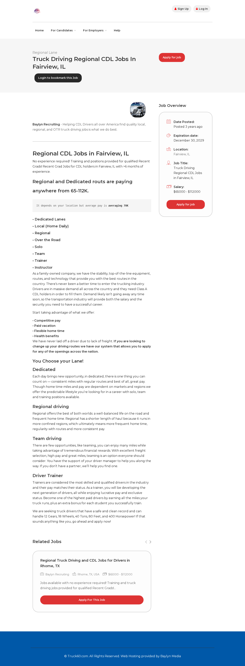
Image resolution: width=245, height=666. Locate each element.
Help (117, 30)
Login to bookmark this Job (58, 78)
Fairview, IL (182, 154)
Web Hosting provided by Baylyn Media (151, 656)
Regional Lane (45, 52)
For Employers (93, 30)
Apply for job (172, 57)
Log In (203, 9)
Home (39, 30)
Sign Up (183, 9)
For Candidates (62, 30)
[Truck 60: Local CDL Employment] (37, 10)
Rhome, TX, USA (88, 574)
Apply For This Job (92, 600)
